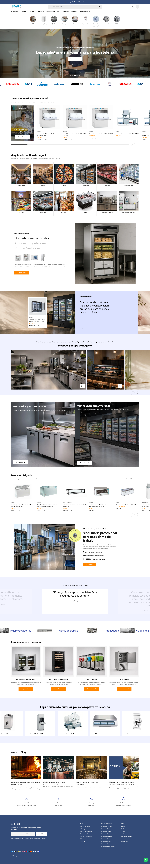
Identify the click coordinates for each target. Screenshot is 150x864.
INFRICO (39, 131)
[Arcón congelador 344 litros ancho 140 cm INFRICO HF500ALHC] (22, 491)
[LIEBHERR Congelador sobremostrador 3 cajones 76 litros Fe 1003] (18, 257)
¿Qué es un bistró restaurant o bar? (54, 782)
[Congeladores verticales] (105, 253)
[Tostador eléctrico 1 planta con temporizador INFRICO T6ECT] (101, 491)
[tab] (31, 238)
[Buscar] (100, 7)
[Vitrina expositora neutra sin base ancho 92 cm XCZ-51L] (75, 491)
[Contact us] (146, 860)
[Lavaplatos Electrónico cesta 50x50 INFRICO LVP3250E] (49, 117)
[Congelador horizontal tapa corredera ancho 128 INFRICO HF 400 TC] (49, 491)
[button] (74, 75)
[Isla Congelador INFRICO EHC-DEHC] (127, 491)
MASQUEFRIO (145, 502)
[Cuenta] (133, 7)
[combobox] (75, 7)
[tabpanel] (40, 264)
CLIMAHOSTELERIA (67, 502)
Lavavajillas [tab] (128, 102)
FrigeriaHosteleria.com (21, 856)
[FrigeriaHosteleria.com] (12, 84)
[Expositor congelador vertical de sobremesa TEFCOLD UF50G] (35, 257)
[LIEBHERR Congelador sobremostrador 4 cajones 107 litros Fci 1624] (26, 257)
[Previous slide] (70, 75)
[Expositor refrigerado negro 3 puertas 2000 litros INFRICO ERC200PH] (37, 306)
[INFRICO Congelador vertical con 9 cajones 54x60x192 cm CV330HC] (43, 257)
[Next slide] (79, 75)
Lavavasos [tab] (136, 102)
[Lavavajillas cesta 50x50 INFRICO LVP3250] (101, 117)
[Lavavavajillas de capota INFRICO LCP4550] (127, 117)
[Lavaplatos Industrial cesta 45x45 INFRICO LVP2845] (75, 117)
